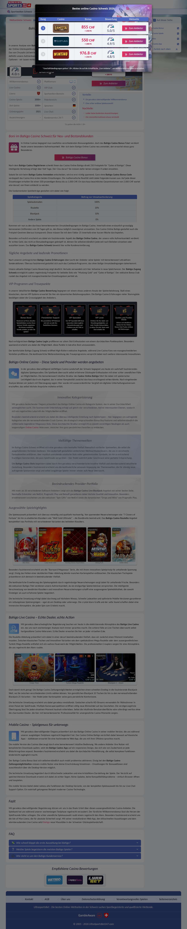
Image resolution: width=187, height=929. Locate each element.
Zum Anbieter (136, 28)
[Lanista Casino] (61, 28)
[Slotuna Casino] (61, 41)
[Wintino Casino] (61, 54)
